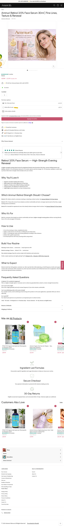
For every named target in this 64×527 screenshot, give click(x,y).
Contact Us (34, 476)
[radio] (3, 103)
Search (33, 471)
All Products (16, 318)
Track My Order (5, 504)
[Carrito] (58, 5)
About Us (34, 474)
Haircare (3, 480)
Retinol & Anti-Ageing (6, 474)
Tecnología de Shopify (33, 523)
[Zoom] (53, 66)
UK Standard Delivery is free (14, 116)
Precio (3, 75)
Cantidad (3, 92)
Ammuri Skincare (5, 18)
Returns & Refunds (6, 305)
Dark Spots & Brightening (7, 476)
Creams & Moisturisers (6, 478)
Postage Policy (4, 491)
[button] (32, 152)
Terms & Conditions (5, 498)
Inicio (2, 9)
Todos (61, 402)
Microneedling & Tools (6, 486)
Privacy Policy (4, 493)
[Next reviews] (61, 152)
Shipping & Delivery (6, 309)
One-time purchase (9, 103)
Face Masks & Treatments (7, 484)
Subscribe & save (11, 107)
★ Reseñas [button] (62, 265)
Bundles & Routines (5, 482)
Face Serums (4, 471)
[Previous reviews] (3, 152)
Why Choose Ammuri (7, 141)
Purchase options (6, 100)
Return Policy (4, 495)
